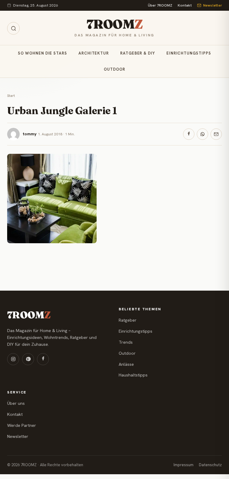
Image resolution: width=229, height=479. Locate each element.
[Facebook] (188, 134)
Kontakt (185, 5)
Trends (126, 342)
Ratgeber (128, 320)
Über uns (16, 403)
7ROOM (114, 24)
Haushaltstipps (133, 375)
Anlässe (126, 364)
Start (11, 95)
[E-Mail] (216, 134)
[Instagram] (13, 359)
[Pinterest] (28, 359)
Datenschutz (210, 464)
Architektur (93, 53)
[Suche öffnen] (13, 28)
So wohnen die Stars (42, 53)
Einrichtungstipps (188, 53)
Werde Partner (21, 425)
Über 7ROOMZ (160, 5)
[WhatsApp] (202, 134)
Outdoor (114, 69)
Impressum (184, 464)
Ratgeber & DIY (137, 53)
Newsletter (212, 5)
